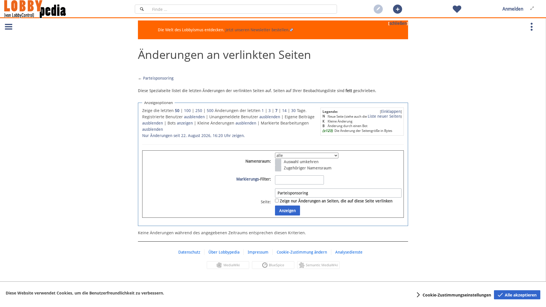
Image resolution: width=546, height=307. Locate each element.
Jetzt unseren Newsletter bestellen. (257, 30)
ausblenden (194, 117)
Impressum (258, 252)
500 (210, 110)
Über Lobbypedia (223, 252)
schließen (398, 23)
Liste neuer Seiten (384, 116)
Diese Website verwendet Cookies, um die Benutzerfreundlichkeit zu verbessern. (85, 293)
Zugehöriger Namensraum (308, 168)
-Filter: (253, 179)
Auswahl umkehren (301, 161)
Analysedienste (349, 252)
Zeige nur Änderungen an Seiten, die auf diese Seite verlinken (336, 201)
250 (198, 110)
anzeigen (185, 123)
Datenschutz (189, 252)
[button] (397, 9)
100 (187, 110)
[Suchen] (142, 9)
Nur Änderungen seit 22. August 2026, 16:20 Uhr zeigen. (193, 135)
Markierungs (247, 179)
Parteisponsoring (158, 78)
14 (284, 110)
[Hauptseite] (44, 9)
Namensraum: (258, 161)
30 (293, 110)
